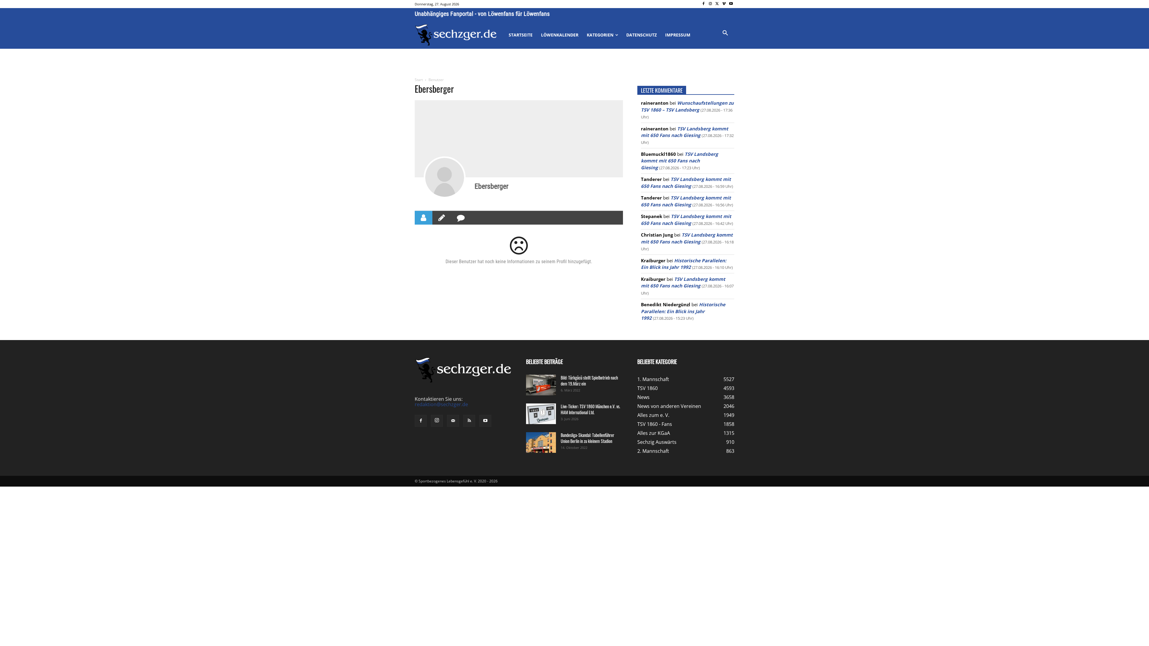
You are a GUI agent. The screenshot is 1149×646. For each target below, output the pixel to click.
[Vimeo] (724, 4)
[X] (717, 4)
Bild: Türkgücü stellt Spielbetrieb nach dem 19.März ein (589, 380)
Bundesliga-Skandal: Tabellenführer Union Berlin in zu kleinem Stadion (587, 438)
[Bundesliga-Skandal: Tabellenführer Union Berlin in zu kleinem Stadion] (541, 442)
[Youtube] (730, 4)
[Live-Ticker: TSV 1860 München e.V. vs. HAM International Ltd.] (541, 413)
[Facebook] (703, 4)
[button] (725, 33)
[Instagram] (710, 4)
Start (419, 79)
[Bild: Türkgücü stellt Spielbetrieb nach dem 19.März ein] (541, 385)
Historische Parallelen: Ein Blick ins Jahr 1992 (683, 311)
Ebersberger (491, 186)
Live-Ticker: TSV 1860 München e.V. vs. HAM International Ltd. (590, 409)
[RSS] (469, 421)
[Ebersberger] (445, 177)
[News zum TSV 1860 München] (456, 35)
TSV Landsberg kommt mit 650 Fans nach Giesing (679, 160)
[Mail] (453, 421)
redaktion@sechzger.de (441, 404)
